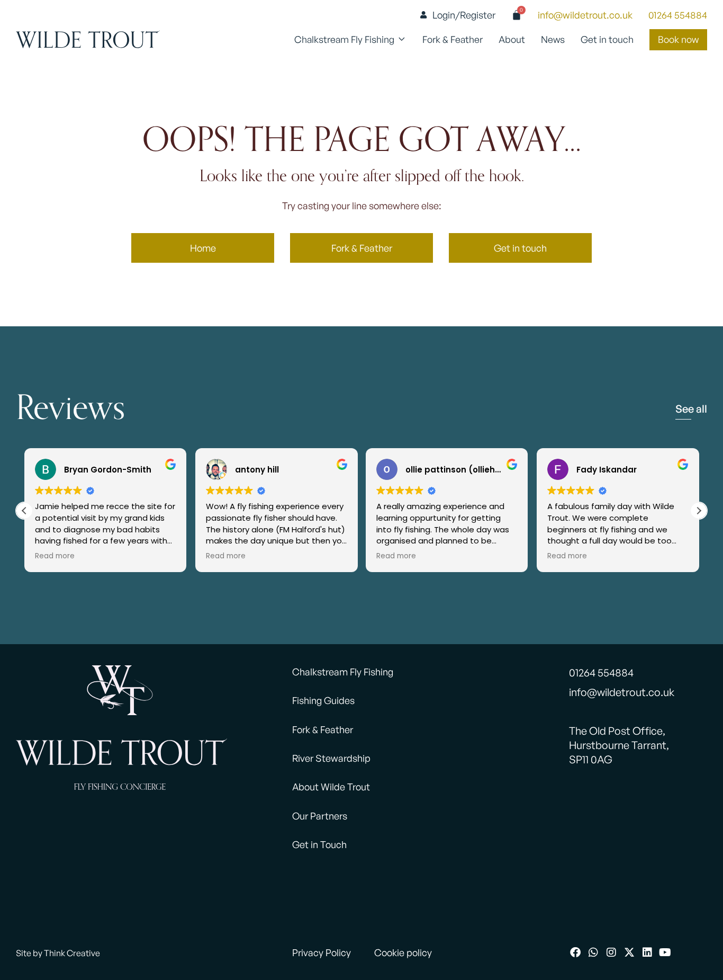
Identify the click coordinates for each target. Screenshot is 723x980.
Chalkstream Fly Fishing (342, 672)
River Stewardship (331, 758)
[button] (699, 511)
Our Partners (319, 816)
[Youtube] (665, 952)
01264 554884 (677, 15)
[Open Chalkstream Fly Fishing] (401, 39)
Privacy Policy (321, 952)
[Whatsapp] (593, 952)
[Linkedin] (647, 952)
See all (691, 408)
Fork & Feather (322, 729)
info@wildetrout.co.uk (585, 15)
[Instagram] (611, 952)
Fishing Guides (323, 700)
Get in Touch (319, 844)
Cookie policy (403, 952)
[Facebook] (575, 952)
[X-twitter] (629, 952)
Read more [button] (55, 556)
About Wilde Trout (331, 786)
